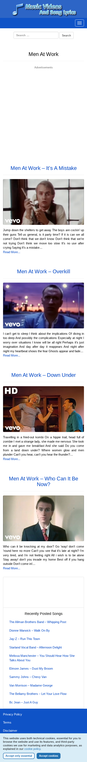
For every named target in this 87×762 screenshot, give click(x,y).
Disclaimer (10, 730)
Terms (7, 722)
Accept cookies (48, 755)
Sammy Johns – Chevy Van (28, 677)
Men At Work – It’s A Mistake (44, 168)
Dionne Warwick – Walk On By (29, 630)
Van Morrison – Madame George (31, 685)
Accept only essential (18, 755)
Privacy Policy (12, 714)
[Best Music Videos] (43, 8)
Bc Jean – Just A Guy (23, 702)
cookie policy (32, 748)
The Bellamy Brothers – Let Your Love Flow (38, 693)
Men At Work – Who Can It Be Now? (43, 482)
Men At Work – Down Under (43, 375)
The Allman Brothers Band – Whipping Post (37, 622)
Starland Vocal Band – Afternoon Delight (35, 647)
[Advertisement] (43, 113)
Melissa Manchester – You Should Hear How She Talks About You (42, 658)
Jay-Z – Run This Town (24, 639)
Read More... (11, 252)
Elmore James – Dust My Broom (31, 668)
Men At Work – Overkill (43, 271)
